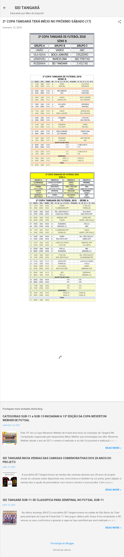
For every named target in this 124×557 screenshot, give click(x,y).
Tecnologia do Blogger (62, 543)
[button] (119, 22)
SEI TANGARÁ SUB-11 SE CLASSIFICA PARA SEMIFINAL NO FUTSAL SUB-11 (53, 500)
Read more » (113, 447)
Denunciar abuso (62, 549)
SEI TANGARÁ (27, 8)
